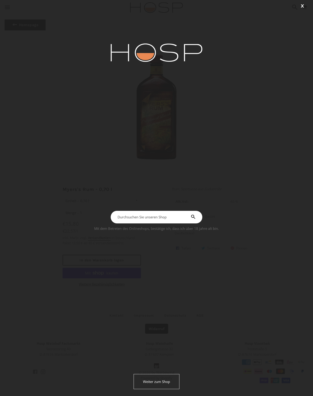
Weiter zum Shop (156, 381)
